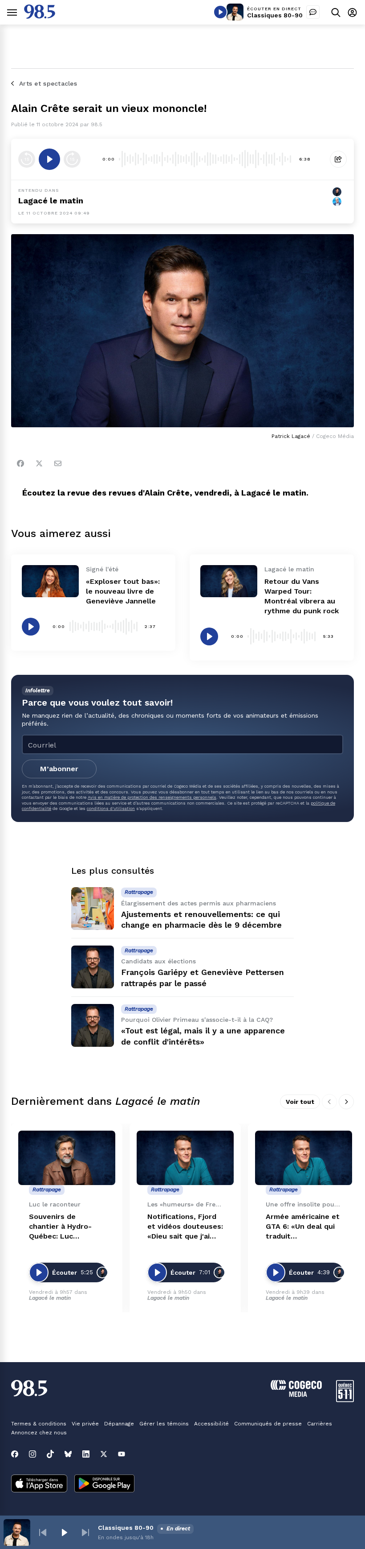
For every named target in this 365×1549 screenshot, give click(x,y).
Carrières (319, 1424)
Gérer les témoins (164, 1424)
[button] (43, 1532)
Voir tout (300, 1101)
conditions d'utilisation (111, 808)
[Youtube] (121, 1454)
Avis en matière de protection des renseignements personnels (152, 797)
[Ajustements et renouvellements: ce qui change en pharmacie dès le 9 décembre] (92, 908)
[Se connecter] (352, 12)
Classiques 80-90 (275, 15)
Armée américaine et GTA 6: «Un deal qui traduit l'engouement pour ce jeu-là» (303, 1226)
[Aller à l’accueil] (39, 16)
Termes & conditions (38, 1424)
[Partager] (338, 159)
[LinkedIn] (85, 1454)
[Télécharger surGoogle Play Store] (104, 1484)
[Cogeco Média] (296, 1394)
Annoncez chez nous (39, 1432)
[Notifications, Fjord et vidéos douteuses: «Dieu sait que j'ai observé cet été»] (185, 1158)
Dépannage (119, 1424)
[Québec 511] (345, 1400)
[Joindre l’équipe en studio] (313, 12)
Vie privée (85, 1424)
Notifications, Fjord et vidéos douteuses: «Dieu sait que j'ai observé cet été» (185, 1226)
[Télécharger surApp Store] (39, 1484)
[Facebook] (20, 463)
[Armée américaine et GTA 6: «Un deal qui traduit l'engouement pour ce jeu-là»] (303, 1158)
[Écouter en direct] (220, 12)
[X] (103, 1454)
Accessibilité (211, 1424)
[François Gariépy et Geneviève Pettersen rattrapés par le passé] (92, 967)
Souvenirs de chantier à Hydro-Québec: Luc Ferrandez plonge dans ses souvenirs (63, 1226)
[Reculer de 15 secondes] (26, 159)
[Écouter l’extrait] (49, 159)
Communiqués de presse (268, 1424)
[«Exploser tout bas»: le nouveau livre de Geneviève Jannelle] (50, 581)
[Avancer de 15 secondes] (72, 159)
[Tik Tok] (50, 1454)
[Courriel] (58, 463)
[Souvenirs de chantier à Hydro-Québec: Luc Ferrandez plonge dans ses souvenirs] (66, 1158)
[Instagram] (32, 1454)
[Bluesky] (68, 1454)
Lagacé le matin (50, 200)
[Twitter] (39, 463)
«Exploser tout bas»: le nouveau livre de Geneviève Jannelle (123, 591)
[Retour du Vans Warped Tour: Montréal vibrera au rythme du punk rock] (228, 581)
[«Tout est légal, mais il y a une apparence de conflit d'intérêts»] (92, 1025)
